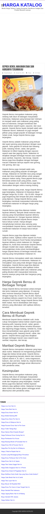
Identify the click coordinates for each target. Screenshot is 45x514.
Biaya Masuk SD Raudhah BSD (11, 484)
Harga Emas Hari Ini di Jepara (10, 461)
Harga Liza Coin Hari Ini (8, 406)
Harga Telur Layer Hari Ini (9, 480)
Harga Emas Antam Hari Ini (9, 412)
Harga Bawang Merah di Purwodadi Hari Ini (14, 442)
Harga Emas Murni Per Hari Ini (10, 419)
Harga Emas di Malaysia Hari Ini (11, 422)
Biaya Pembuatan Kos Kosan (10, 438)
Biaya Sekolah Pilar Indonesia (10, 490)
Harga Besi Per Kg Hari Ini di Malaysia (13, 448)
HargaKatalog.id (8, 72)
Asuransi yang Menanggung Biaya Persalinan (15, 454)
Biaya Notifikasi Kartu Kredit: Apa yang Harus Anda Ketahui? (19, 474)
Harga (29, 72)
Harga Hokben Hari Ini (8, 500)
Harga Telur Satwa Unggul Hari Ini (11, 464)
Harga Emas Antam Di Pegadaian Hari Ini (13, 471)
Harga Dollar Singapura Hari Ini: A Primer (13, 467)
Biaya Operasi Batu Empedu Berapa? (12, 432)
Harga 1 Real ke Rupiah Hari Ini (10, 451)
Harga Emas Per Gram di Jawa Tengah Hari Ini (15, 487)
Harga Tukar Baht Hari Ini (9, 409)
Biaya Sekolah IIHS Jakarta (9, 497)
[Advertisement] (22, 38)
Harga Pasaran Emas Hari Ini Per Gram (13, 425)
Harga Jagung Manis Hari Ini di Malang (13, 493)
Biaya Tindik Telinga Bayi (9, 429)
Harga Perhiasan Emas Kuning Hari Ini (13, 435)
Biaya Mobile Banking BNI (9, 416)
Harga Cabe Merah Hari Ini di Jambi (12, 477)
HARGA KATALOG (22, 4)
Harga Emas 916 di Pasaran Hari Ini (12, 445)
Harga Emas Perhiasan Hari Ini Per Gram (13, 458)
